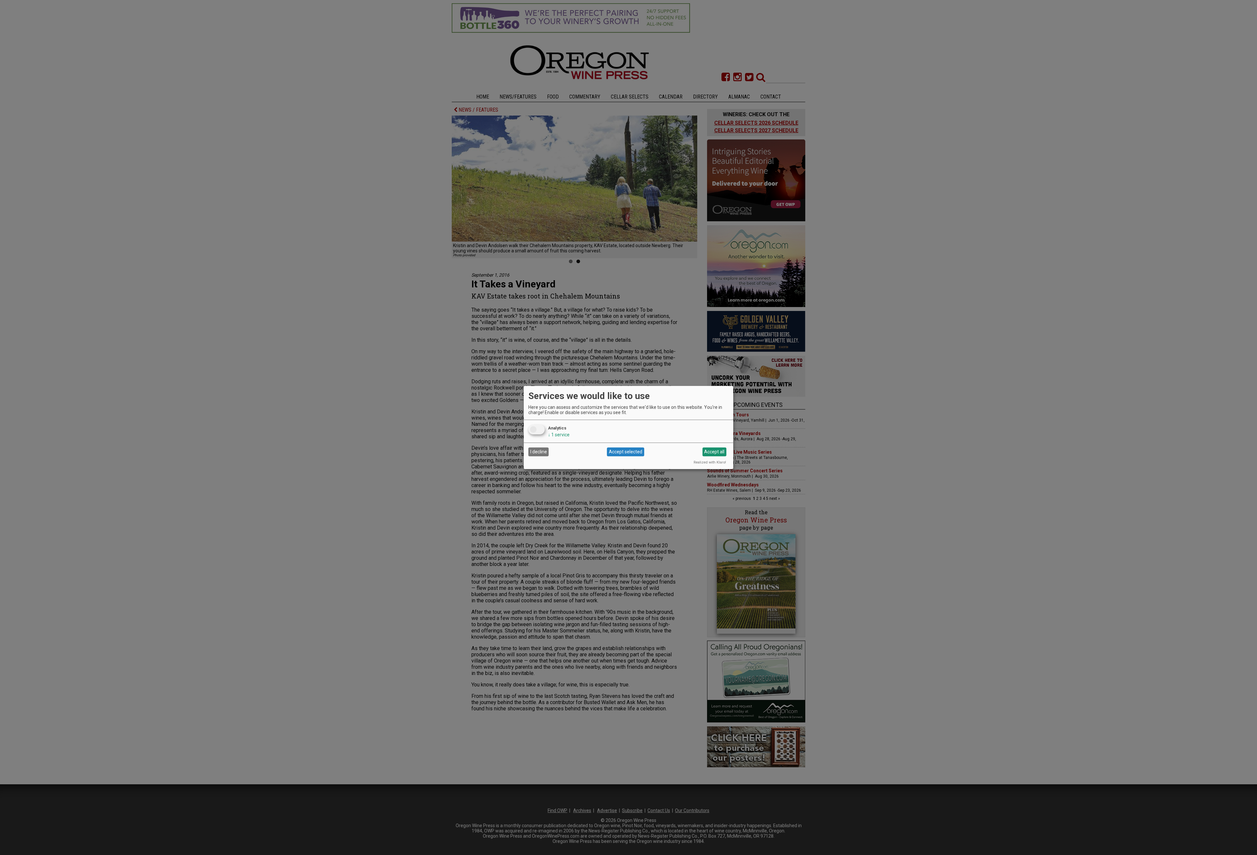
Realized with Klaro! (710, 462)
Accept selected (625, 451)
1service (559, 434)
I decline (538, 451)
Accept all (714, 451)
